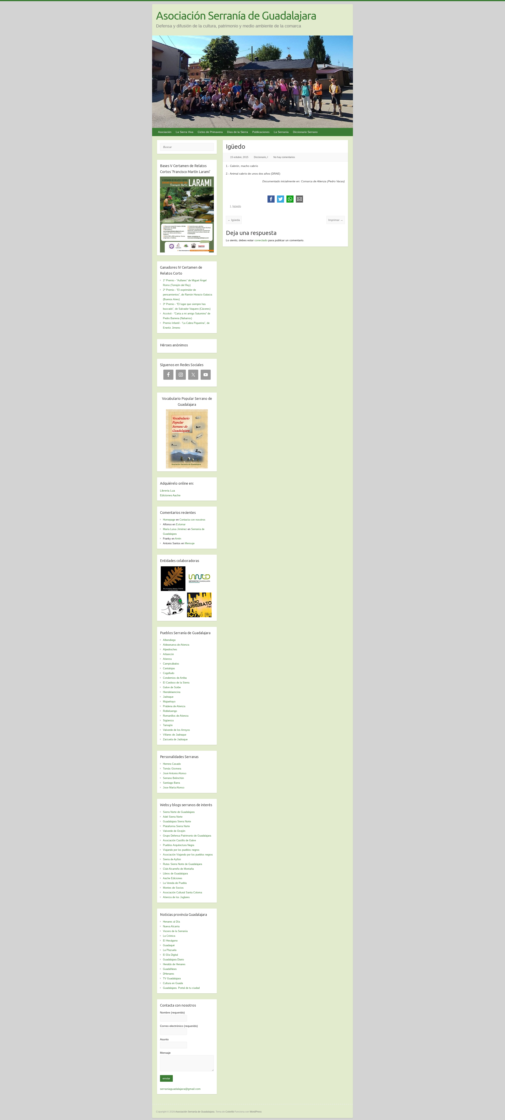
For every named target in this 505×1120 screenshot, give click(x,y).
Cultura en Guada (173, 983)
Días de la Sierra (237, 132)
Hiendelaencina (171, 692)
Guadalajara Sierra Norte (177, 821)
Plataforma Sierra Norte (176, 826)
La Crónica (169, 935)
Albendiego (169, 640)
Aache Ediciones (172, 878)
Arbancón (168, 654)
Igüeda (234, 220)
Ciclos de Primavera (210, 132)
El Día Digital (170, 954)
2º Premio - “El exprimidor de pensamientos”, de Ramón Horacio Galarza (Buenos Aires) (187, 294)
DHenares (168, 973)
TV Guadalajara (172, 978)
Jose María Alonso (173, 787)
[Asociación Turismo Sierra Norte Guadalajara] (199, 568)
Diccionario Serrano (305, 132)
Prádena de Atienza (174, 706)
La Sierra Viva (184, 132)
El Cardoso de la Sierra (176, 682)
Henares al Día (171, 921)
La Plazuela (169, 950)
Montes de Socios (173, 887)
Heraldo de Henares (174, 964)
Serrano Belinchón (173, 778)
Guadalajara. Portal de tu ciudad (181, 987)
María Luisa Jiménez (175, 529)
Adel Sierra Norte (172, 816)
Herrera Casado (172, 763)
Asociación (164, 132)
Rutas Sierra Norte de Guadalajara (182, 864)
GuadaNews (170, 969)
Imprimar (335, 220)
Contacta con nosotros (192, 519)
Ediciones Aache (170, 495)
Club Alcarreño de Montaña (178, 868)
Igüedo (236, 206)
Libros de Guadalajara (175, 873)
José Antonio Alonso (174, 773)
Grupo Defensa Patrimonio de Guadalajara (187, 835)
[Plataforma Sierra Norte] (173, 568)
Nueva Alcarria (171, 926)
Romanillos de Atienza (175, 715)
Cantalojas (169, 668)
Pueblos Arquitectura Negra (178, 845)
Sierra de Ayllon (172, 859)
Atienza (167, 658)
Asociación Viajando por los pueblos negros (188, 854)
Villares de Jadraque (174, 734)
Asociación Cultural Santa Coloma (182, 892)
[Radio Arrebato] (199, 594)
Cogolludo (168, 673)
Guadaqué (169, 945)
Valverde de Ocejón (174, 830)
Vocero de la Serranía (175, 931)
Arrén (178, 538)
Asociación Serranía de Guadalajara (236, 15)
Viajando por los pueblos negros (181, 849)
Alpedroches (170, 649)
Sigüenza (168, 720)
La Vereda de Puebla (175, 883)
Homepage (169, 519)
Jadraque (168, 696)
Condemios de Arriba (175, 677)
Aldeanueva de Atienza (176, 644)
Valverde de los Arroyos (176, 729)
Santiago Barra (171, 782)
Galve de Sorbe (172, 687)
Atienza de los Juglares (176, 897)
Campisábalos (171, 663)
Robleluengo (170, 711)
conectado (260, 240)
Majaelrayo (169, 701)
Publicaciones (260, 132)
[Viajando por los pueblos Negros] (173, 594)
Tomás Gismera (172, 768)
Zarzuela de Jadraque (175, 739)
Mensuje (190, 543)
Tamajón (168, 725)
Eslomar (180, 524)
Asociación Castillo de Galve (179, 840)
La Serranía (281, 132)
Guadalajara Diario (173, 959)
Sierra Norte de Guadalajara (179, 812)
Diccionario (260, 157)
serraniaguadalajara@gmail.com (180, 1088)
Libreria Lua (167, 490)
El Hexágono (170, 940)
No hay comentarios (284, 157)
